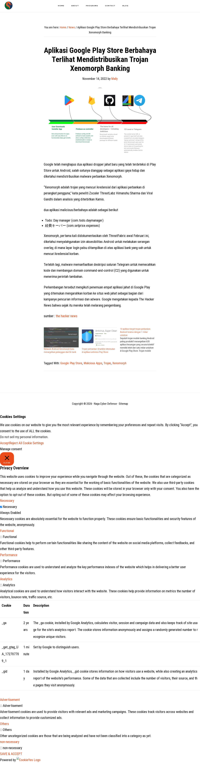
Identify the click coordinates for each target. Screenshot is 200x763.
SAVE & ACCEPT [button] (11, 754)
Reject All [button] (15, 443)
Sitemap (123, 403)
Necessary (10, 507)
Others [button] (4, 724)
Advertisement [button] (10, 700)
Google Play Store (71, 363)
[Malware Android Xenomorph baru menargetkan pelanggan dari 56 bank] (61, 337)
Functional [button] (7, 531)
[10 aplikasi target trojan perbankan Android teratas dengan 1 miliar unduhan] (139, 339)
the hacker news (66, 316)
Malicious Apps (93, 363)
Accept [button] (4, 443)
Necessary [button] (7, 501)
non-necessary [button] (9, 742)
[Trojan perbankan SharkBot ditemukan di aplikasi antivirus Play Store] (99, 337)
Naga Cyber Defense (8, 5)
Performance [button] (8, 555)
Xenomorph (119, 363)
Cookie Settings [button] (33, 443)
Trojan (107, 363)
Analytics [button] (6, 579)
